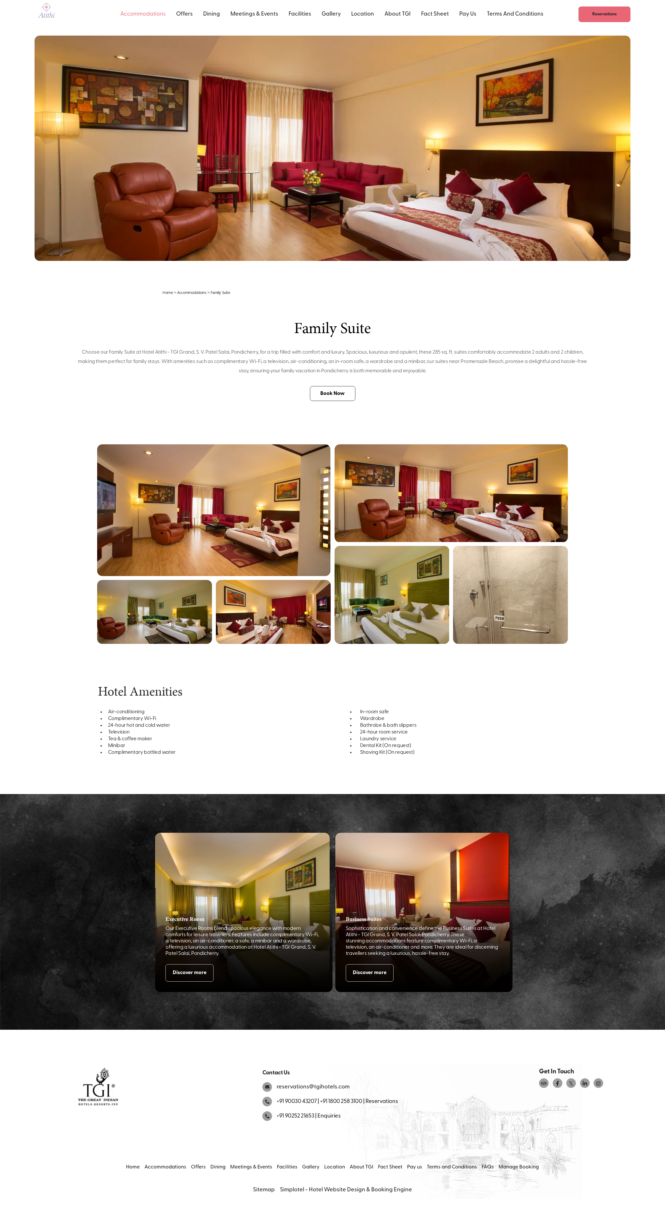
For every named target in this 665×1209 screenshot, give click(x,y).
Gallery (331, 14)
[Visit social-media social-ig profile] (598, 1083)
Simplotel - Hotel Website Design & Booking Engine (346, 1190)
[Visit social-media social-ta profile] (544, 1083)
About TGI (397, 14)
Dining (211, 14)
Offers (184, 14)
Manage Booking (518, 1167)
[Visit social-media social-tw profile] (571, 1083)
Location (362, 14)
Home (167, 292)
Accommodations (143, 14)
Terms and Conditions (515, 14)
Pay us (467, 14)
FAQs (488, 1167)
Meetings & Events (254, 14)
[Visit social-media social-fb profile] (557, 1083)
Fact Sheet (435, 14)
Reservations (604, 14)
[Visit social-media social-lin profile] (585, 1083)
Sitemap (264, 1190)
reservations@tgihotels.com (313, 1087)
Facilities (300, 14)
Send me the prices (631, 554)
